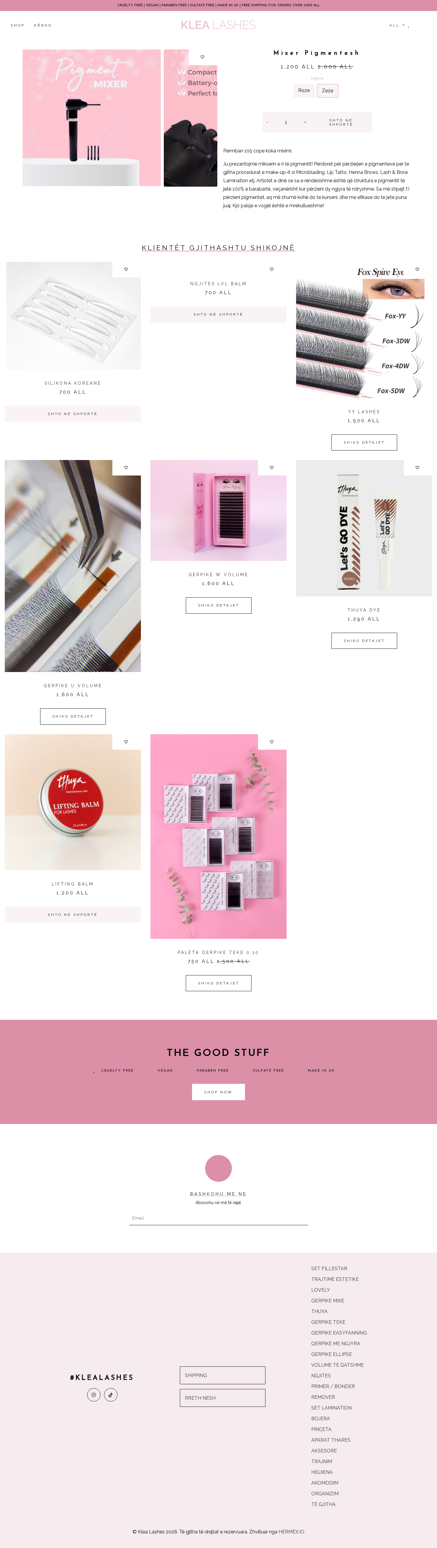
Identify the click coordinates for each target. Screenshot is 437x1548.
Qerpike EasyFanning (339, 1333)
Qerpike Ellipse (331, 1354)
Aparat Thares (330, 1440)
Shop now (218, 1092)
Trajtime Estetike (335, 1279)
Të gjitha (323, 1504)
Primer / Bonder (333, 1386)
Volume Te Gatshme (337, 1365)
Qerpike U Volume (73, 685)
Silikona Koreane (73, 383)
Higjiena (322, 1472)
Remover (323, 1397)
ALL (395, 25)
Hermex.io (291, 1532)
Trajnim (321, 1461)
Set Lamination (331, 1408)
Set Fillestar (329, 1268)
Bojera (320, 1418)
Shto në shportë (341, 122)
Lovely (320, 1290)
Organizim (325, 1493)
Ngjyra (317, 78)
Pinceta (321, 1429)
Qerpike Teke (328, 1322)
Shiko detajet (364, 442)
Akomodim (324, 1483)
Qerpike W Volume (218, 574)
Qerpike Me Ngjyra (335, 1343)
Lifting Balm (73, 884)
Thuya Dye (364, 610)
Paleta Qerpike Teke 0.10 (218, 952)
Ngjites (321, 1376)
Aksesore (324, 1451)
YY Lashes (364, 411)
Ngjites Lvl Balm (218, 283)
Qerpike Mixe (327, 1301)
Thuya (319, 1311)
